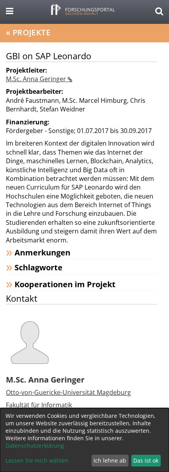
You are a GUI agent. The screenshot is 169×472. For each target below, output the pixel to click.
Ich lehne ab (110, 460)
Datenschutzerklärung (35, 445)
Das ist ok (145, 460)
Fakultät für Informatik (39, 405)
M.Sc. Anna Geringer (37, 79)
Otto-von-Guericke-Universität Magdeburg (68, 392)
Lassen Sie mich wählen (37, 460)
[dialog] (84, 440)
